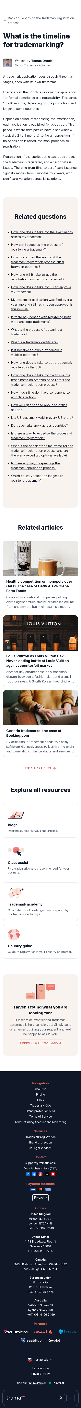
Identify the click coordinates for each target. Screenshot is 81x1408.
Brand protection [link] (40, 1142)
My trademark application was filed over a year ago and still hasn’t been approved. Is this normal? (42, 304)
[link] (40, 576)
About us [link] (40, 1089)
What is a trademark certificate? (34, 342)
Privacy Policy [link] (40, 1373)
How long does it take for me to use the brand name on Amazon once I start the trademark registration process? (40, 380)
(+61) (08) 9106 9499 (40, 1314)
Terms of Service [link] (40, 1116)
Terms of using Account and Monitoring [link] (40, 1122)
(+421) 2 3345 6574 (40, 1291)
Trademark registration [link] (41, 1137)
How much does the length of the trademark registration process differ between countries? (37, 262)
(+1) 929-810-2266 (40, 1251)
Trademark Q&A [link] (40, 1105)
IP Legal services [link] (40, 1148)
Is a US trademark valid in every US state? (42, 418)
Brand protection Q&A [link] (40, 1111)
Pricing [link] (40, 1094)
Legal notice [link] (40, 1368)
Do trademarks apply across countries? (39, 425)
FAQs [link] (40, 1100)
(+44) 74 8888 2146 (40, 1228)
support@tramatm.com (40, 1163)
